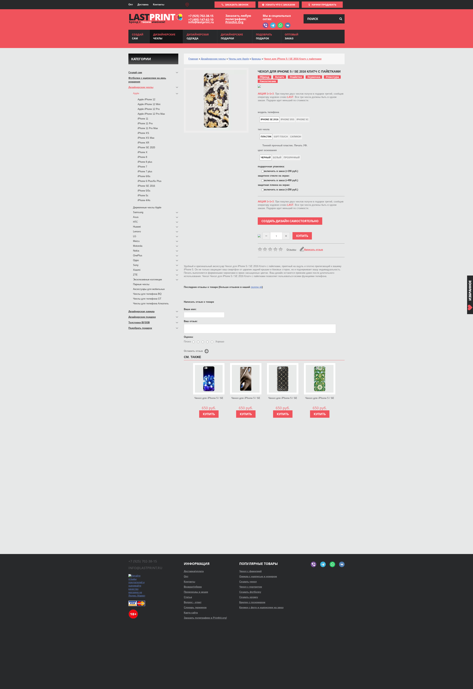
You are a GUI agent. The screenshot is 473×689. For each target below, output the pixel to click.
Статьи (188, 597)
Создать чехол (248, 581)
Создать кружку (248, 597)
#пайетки (296, 76)
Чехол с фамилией (250, 571)
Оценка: (188, 337)
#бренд (264, 76)
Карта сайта (191, 612)
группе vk (256, 287)
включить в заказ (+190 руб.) (281, 171)
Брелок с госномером (252, 602)
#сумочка (313, 76)
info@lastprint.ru (201, 22)
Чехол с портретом (250, 586)
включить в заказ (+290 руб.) (281, 189)
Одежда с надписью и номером (258, 576)
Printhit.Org (234, 22)
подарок (264, 36)
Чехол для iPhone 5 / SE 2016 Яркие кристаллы (208, 398)
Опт (130, 4)
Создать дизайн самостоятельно (290, 221)
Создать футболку (250, 592)
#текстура (332, 76)
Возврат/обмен (193, 586)
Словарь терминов (195, 607)
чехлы (164, 36)
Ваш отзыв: (191, 321)
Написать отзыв (313, 249)
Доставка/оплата (194, 571)
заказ (291, 36)
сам (137, 36)
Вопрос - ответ (192, 602)
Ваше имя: (190, 309)
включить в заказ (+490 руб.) (281, 180)
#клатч (279, 76)
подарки (232, 36)
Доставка (142, 4)
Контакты (158, 4)
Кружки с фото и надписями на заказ (261, 607)
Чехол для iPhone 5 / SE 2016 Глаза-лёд (245, 398)
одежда (198, 36)
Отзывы (291, 249)
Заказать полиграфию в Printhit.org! (205, 617)
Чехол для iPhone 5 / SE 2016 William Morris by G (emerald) (319, 398)
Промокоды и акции (196, 592)
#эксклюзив (268, 81)
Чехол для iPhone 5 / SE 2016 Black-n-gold (282, 398)
